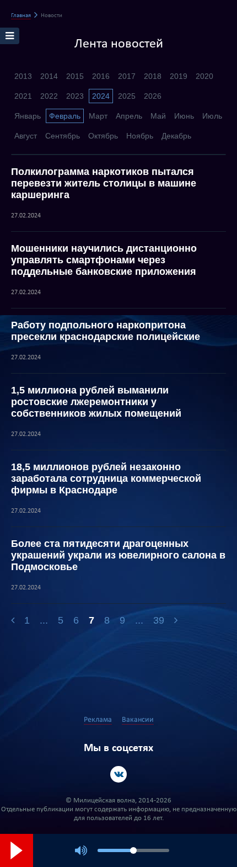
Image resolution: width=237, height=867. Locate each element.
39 (158, 620)
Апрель (129, 115)
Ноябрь (139, 135)
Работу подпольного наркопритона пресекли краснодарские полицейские (105, 331)
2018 (152, 76)
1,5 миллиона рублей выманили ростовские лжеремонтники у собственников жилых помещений (96, 402)
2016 (101, 76)
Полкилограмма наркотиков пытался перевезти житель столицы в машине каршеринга (103, 183)
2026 (152, 96)
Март (98, 115)
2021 (23, 96)
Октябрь (103, 135)
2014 (49, 76)
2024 (101, 96)
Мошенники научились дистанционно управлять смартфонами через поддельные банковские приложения (104, 260)
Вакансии (138, 720)
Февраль (64, 115)
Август (25, 135)
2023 (75, 96)
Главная (21, 16)
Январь (27, 115)
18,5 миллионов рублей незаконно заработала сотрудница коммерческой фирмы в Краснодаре (106, 478)
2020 (204, 76)
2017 (127, 76)
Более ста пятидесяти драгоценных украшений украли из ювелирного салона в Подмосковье (118, 555)
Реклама (98, 720)
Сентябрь (62, 135)
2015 (75, 76)
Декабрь (176, 135)
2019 (178, 76)
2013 (23, 76)
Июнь (184, 115)
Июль (212, 115)
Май (158, 115)
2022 (49, 96)
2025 (127, 96)
